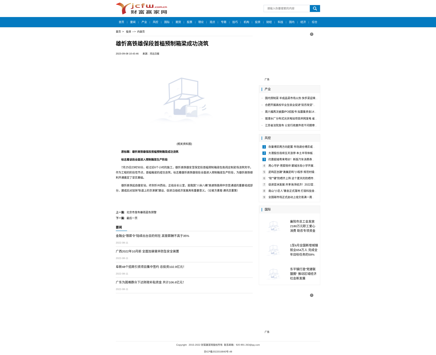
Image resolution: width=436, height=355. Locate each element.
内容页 (141, 31)
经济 (303, 22)
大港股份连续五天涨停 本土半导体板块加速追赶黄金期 (301, 153)
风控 (155, 22)
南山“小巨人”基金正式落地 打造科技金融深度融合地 (299, 190)
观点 (212, 22)
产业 (144, 22)
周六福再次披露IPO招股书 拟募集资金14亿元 (292, 111)
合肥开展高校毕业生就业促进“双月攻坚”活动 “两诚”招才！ (299, 104)
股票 (189, 22)
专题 (223, 22)
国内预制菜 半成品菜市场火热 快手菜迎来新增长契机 (297, 98)
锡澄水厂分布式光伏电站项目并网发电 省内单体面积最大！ (301, 118)
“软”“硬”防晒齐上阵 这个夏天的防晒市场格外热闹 (297, 178)
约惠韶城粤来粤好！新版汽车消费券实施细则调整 (298, 159)
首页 (121, 22)
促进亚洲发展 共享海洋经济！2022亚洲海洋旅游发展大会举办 (305, 184)
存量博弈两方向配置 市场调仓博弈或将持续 (294, 146)
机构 (246, 22)
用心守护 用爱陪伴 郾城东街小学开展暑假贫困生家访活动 (303, 165)
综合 (314, 22)
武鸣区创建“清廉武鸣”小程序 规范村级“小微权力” (297, 172)
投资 (257, 22)
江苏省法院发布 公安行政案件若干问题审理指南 (294, 125)
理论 (201, 22)
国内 (291, 22)
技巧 (235, 22)
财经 (269, 22)
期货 (178, 22)
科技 (280, 22)
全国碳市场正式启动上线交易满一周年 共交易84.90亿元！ (303, 197)
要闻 (133, 22)
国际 (167, 22)
